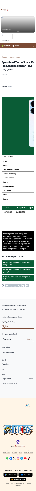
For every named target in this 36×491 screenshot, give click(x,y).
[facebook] (7, 285)
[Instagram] (18, 458)
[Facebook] (10, 458)
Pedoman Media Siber (15, 451)
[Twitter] (14, 458)
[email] (27, 285)
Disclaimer (14, 452)
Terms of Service (28, 452)
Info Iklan (29, 451)
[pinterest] (23, 285)
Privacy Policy (6, 452)
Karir (24, 451)
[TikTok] (28, 458)
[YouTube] (25, 458)
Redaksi (6, 451)
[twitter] (11, 285)
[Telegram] (21, 458)
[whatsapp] (15, 285)
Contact (18, 454)
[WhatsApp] (7, 458)
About (20, 452)
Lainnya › (30, 339)
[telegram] (19, 285)
